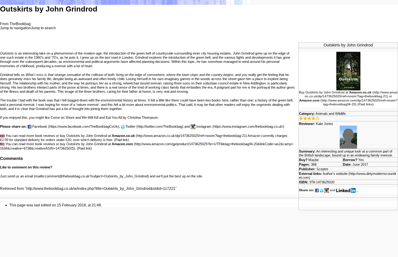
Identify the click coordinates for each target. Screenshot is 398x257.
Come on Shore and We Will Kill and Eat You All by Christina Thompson (104, 117)
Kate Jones (324, 124)
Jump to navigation (15, 28)
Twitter (130, 126)
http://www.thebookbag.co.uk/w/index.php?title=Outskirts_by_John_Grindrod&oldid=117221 (100, 189)
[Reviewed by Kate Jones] (348, 137)
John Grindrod (360, 45)
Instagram (203, 126)
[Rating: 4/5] (309, 118)
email (29, 176)
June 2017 (360, 164)
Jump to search (43, 28)
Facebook (39, 126)
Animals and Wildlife (331, 114)
